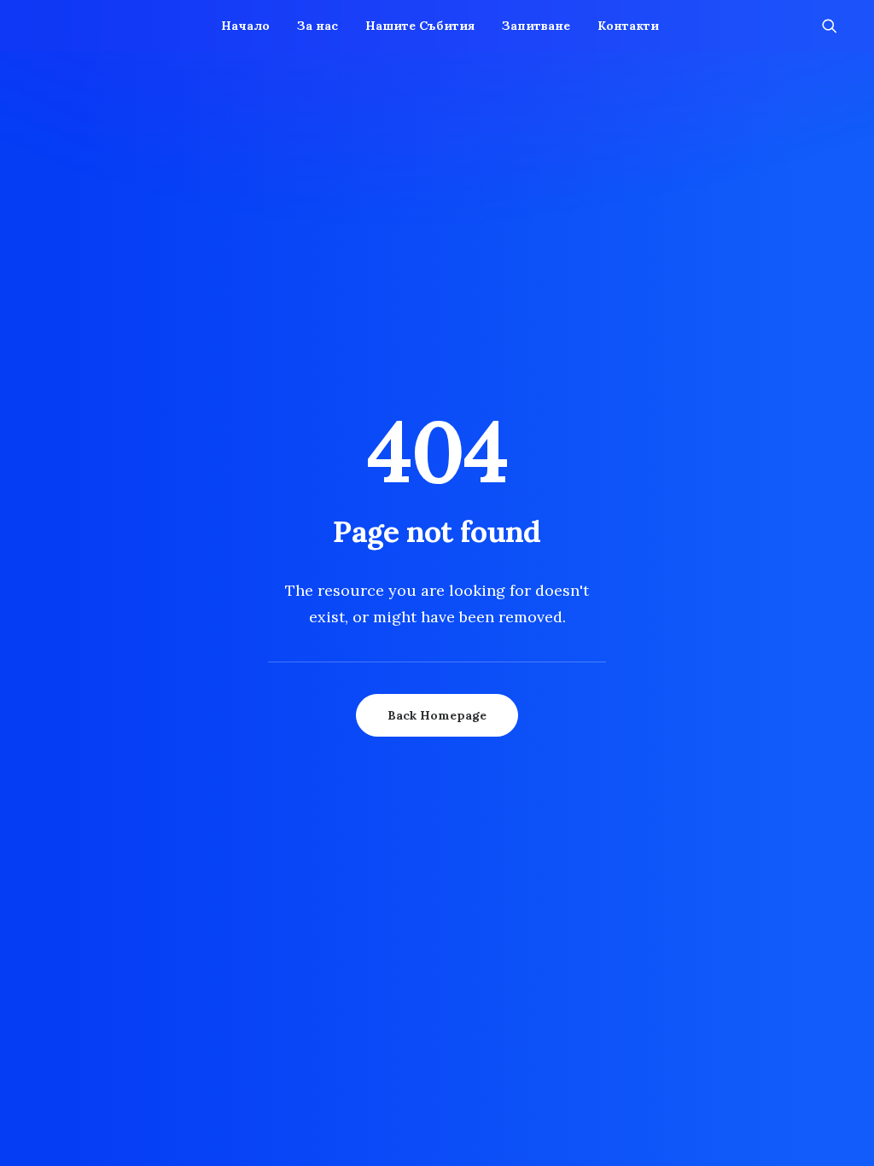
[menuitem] (245, 25)
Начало (245, 25)
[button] (837, 25)
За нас (317, 25)
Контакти (628, 25)
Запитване (536, 25)
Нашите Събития (420, 25)
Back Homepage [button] (437, 715)
